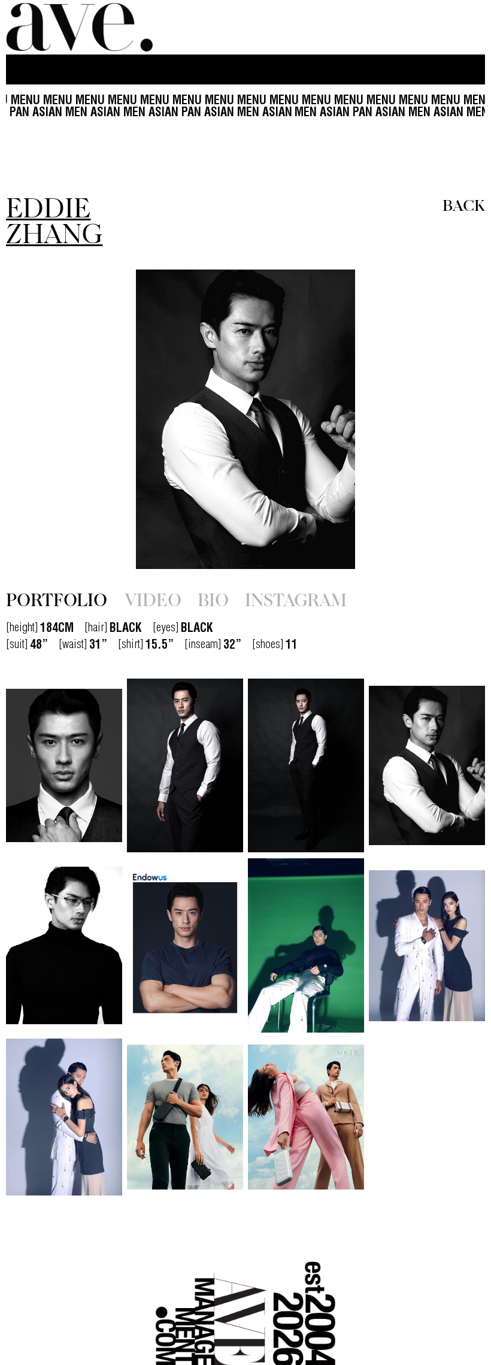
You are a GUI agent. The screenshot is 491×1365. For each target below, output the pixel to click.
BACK (463, 204)
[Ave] (81, 27)
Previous (78, 419)
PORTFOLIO (56, 598)
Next (413, 419)
